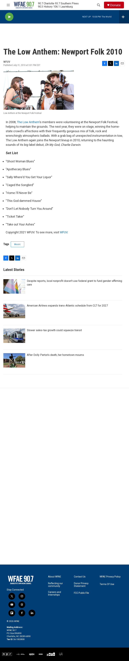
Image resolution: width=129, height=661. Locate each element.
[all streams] (124, 16)
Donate (115, 5)
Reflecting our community (55, 584)
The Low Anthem (28, 122)
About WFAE (54, 576)
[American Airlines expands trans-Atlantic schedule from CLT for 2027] (14, 311)
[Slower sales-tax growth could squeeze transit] (14, 335)
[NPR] (7, 654)
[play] (9, 17)
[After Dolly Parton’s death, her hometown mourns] (14, 360)
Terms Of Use (107, 584)
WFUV (63, 232)
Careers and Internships (54, 593)
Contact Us (79, 576)
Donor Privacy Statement (81, 584)
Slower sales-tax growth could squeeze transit (54, 330)
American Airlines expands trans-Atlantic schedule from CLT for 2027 (67, 305)
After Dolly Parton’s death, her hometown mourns (55, 355)
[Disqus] (64, 433)
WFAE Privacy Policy (110, 576)
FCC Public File (81, 593)
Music (17, 244)
